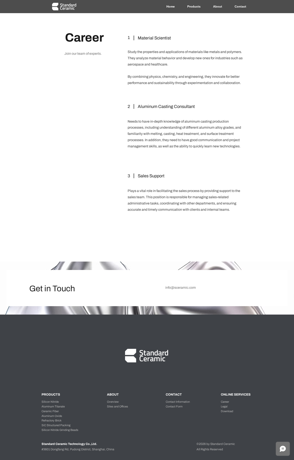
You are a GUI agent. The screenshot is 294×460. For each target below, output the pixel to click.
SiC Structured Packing (56, 425)
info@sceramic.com (180, 287)
